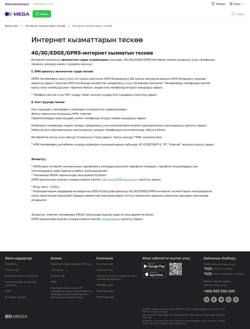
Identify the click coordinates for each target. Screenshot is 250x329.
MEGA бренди (105, 296)
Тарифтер (11, 263)
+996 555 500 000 (219, 291)
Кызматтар (12, 269)
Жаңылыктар (104, 269)
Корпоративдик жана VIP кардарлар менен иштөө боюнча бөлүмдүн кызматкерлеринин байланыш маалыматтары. (71, 292)
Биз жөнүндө (104, 263)
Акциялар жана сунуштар (21, 275)
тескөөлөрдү (110, 219)
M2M (54, 281)
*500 (208, 268)
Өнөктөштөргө (105, 290)
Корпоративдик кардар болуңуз (71, 263)
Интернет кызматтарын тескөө (45, 25)
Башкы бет (11, 25)
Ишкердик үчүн (43, 3)
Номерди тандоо (15, 296)
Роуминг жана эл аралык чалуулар (21, 283)
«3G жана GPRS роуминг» (119, 179)
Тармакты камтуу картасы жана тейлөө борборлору (116, 277)
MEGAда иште (105, 284)
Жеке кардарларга (17, 3)
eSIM (8, 290)
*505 (208, 273)
